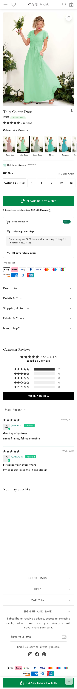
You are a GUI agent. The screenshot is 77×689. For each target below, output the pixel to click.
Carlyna (37, 600)
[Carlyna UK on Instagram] (30, 654)
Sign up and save (38, 611)
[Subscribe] (64, 637)
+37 (29, 547)
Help (37, 589)
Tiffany (51, 144)
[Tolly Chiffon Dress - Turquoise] (25, 547)
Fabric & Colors (13, 318)
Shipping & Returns (16, 308)
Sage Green (37, 144)
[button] (11, 123)
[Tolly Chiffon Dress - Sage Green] (15, 547)
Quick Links (37, 578)
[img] (11, 420)
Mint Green (23, 144)
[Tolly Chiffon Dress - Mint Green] (10, 547)
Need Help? (11, 328)
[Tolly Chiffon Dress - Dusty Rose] (5, 547)
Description (11, 288)
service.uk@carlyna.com (45, 647)
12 (71, 183)
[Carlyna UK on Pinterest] (44, 654)
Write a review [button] (38, 396)
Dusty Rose (9, 144)
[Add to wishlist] (68, 17)
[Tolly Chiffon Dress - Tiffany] (20, 547)
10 (61, 183)
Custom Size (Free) (14, 183)
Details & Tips (12, 298)
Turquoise (64, 144)
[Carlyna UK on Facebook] (37, 654)
